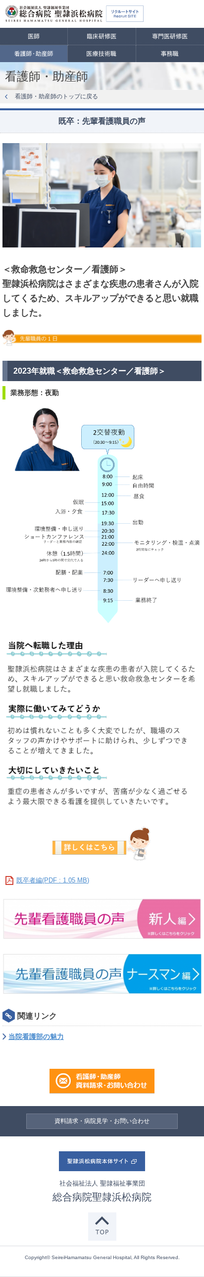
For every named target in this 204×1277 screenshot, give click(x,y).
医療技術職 (101, 53)
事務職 (170, 53)
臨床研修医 (101, 36)
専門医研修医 (170, 36)
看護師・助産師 (33, 53)
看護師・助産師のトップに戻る (56, 96)
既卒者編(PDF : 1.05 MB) (52, 880)
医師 (33, 36)
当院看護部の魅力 (36, 1036)
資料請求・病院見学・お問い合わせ (102, 1120)
